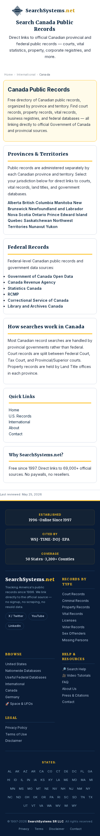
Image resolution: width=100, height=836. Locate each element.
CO (49, 771)
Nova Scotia (19, 214)
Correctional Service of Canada (38, 300)
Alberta (14, 202)
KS (43, 780)
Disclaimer (13, 741)
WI (66, 806)
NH (63, 789)
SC (66, 797)
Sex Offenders (74, 633)
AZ (25, 771)
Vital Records (72, 614)
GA (90, 771)
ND (18, 797)
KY (51, 780)
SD (74, 797)
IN (28, 780)
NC (10, 797)
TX (91, 797)
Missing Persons (75, 640)
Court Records (73, 594)
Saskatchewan (38, 220)
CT (58, 771)
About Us (69, 689)
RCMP (13, 294)
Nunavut (37, 226)
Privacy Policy (16, 728)
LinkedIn (15, 626)
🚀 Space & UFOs (19, 704)
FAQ (65, 682)
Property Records (76, 607)
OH (27, 797)
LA (58, 780)
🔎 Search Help (74, 669)
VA (41, 806)
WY (74, 806)
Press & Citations (75, 695)
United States (16, 664)
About (14, 427)
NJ (71, 789)
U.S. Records (20, 416)
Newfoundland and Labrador (56, 208)
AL (9, 771)
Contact (15, 434)
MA (83, 780)
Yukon (52, 226)
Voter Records (73, 627)
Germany (12, 697)
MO (30, 789)
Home (8, 74)
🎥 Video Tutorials (76, 675)
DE (66, 771)
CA (41, 771)
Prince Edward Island (67, 214)
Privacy (24, 829)
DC (74, 771)
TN (83, 797)
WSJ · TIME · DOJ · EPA (50, 539)
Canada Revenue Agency (31, 282)
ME (66, 780)
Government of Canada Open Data (40, 276)
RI (58, 797)
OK (35, 797)
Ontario (39, 214)
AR (33, 771)
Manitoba (63, 202)
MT (38, 789)
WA (49, 806)
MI (91, 780)
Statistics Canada (25, 288)
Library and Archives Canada (35, 306)
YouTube (38, 616)
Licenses (69, 620)
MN (12, 789)
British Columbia (37, 202)
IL (22, 780)
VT (33, 806)
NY (88, 789)
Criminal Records (75, 601)
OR (43, 797)
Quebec (15, 220)
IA (35, 780)
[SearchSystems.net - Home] (17, 10)
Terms (39, 829)
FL (82, 771)
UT (25, 806)
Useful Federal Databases (25, 677)
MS (21, 789)
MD (74, 780)
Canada (11, 690)
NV (55, 789)
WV (58, 806)
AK (17, 771)
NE (47, 789)
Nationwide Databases (23, 671)
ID (15, 780)
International (26, 74)
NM (79, 789)
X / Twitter (16, 616)
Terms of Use (16, 734)
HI (8, 780)
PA (52, 797)
